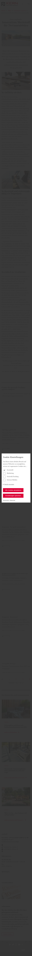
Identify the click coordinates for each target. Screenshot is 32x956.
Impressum (12, 500)
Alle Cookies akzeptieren (13, 490)
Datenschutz (6, 500)
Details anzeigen (9, 484)
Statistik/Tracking (12, 476)
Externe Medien (12, 480)
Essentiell (10, 470)
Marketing (10, 473)
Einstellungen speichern (13, 496)
